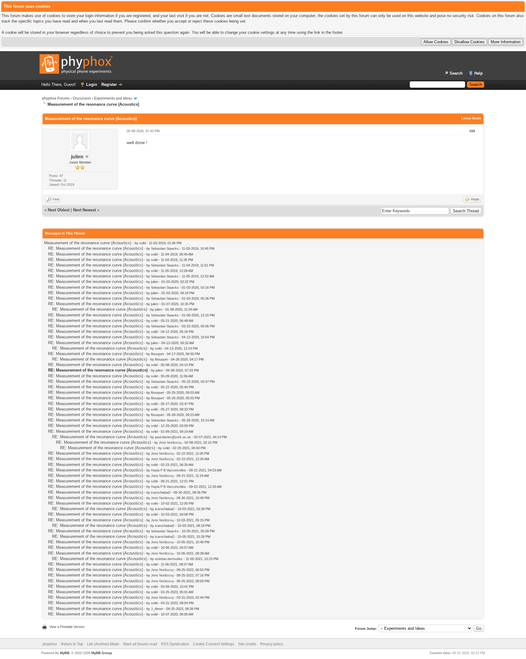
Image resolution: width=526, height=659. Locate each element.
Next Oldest (58, 210)
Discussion (82, 98)
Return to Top (72, 644)
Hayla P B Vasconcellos (168, 470)
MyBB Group (101, 653)
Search (456, 73)
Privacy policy (271, 644)
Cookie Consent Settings (213, 644)
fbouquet (157, 354)
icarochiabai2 (160, 492)
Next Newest (84, 210)
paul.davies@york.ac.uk (173, 437)
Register (109, 84)
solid (142, 243)
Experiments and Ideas (113, 98)
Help (478, 73)
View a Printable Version (67, 627)
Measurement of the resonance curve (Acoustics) (87, 243)
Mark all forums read (140, 644)
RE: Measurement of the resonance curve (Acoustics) (95, 248)
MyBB (64, 653)
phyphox (50, 644)
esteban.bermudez (169, 559)
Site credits (247, 644)
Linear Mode (471, 118)
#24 (472, 131)
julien (77, 156)
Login (91, 84)
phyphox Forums (56, 98)
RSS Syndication (175, 644)
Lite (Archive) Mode (103, 644)
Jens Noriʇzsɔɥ (170, 442)
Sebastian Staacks (165, 248)
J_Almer (157, 609)
